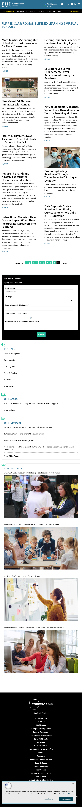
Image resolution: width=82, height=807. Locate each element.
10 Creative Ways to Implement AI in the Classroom (24, 434)
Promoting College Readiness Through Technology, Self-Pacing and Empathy (61, 175)
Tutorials (20, 11)
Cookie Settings (48, 799)
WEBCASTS (11, 399)
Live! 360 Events (41, 739)
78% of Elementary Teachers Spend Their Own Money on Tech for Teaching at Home (62, 110)
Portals (9, 349)
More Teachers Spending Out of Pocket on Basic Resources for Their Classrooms (19, 43)
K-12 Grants (30, 11)
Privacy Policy (22, 313)
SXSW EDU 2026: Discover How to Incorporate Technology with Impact (32, 473)
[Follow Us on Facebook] (65, 4)
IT (65, 11)
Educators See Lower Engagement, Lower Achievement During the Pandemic (59, 73)
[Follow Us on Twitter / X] (68, 4)
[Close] (73, 783)
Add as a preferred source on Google (52, 4)
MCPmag (41, 742)
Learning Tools (10, 366)
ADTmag (41, 721)
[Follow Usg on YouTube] (72, 4)
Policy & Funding (10, 373)
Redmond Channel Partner (41, 759)
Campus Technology (41, 732)
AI (54, 11)
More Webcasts (10, 410)
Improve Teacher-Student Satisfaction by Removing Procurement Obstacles (34, 628)
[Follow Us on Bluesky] (62, 4)
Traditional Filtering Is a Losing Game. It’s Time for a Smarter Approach (32, 403)
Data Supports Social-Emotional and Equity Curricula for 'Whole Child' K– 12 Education (60, 211)
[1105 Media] (41, 713)
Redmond (41, 756)
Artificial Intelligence (12, 353)
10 (58, 263)
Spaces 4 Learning (41, 766)
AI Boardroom (41, 718)
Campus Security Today (41, 728)
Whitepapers (12, 422)
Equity (60, 11)
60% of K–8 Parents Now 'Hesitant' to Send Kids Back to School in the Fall (19, 139)
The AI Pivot (41, 776)
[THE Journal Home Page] (13, 4)
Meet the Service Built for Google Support (20, 440)
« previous (19, 263)
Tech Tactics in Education (41, 773)
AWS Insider (41, 725)
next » (64, 263)
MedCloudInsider (41, 745)
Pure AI (41, 752)
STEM (49, 11)
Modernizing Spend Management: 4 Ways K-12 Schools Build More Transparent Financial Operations (39, 448)
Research (41, 11)
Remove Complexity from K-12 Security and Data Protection (28, 427)
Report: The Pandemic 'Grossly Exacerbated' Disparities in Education (16, 177)
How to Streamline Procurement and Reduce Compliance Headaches (31, 524)
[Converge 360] (41, 704)
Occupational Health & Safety (41, 749)
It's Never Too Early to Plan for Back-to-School (22, 576)
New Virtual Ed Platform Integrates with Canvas (16, 102)
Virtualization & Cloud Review (41, 780)
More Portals (9, 386)
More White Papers (12, 456)
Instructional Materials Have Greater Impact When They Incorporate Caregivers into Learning (19, 222)
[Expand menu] (79, 4)
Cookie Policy (67, 794)
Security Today (41, 763)
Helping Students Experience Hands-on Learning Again (62, 41)
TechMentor (41, 770)
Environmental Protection (41, 735)
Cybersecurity (9, 360)
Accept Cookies (66, 799)
